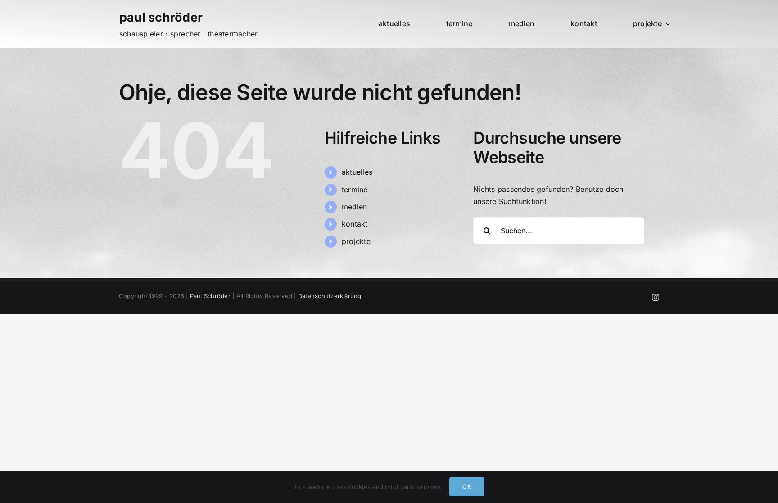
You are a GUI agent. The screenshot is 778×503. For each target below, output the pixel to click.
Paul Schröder (210, 295)
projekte (356, 241)
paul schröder (161, 17)
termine (355, 189)
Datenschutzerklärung (330, 295)
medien (354, 206)
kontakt (355, 223)
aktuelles (357, 172)
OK (466, 486)
